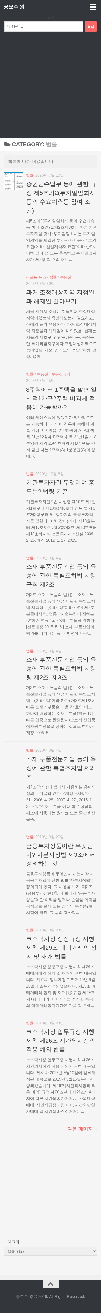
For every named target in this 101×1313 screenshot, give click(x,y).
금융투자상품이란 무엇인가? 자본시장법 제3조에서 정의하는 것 (60, 854)
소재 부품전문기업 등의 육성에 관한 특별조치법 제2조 (61, 768)
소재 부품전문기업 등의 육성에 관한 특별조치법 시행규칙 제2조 (61, 575)
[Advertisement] (50, 84)
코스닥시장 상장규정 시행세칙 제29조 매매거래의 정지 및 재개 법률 (61, 947)
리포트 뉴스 (36, 277)
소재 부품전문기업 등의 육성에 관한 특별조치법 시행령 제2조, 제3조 (61, 668)
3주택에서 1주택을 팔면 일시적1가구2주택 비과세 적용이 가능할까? (61, 398)
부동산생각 (60, 374)
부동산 (65, 277)
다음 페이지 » (82, 1129)
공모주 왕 (14, 6)
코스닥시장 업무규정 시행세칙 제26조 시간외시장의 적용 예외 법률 (60, 1040)
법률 (30, 175)
